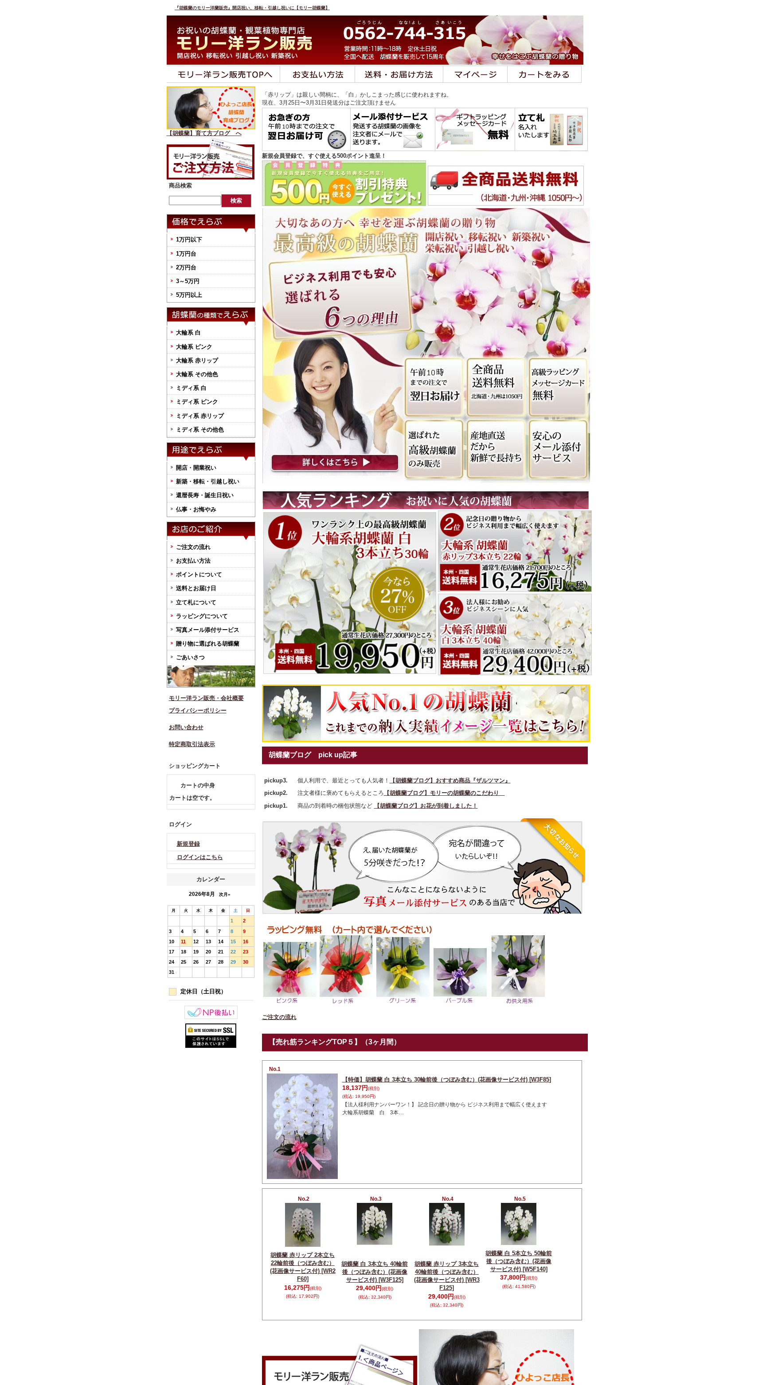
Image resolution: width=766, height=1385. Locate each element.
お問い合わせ (186, 727)
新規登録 (188, 843)
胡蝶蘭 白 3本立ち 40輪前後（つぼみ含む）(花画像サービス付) (374, 1272)
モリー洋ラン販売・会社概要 (206, 698)
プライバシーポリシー (198, 710)
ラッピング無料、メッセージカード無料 (475, 129)
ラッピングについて (202, 616)
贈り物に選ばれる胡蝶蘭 (207, 643)
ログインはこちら (200, 857)
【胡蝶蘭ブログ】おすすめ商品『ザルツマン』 (450, 780)
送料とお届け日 (196, 588)
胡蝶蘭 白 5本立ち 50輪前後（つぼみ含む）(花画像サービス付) (518, 1261)
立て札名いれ (551, 129)
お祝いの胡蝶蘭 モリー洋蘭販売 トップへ (223, 74)
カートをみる (545, 74)
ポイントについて (199, 574)
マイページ (475, 74)
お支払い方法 (317, 74)
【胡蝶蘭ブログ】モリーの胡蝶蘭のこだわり (444, 793)
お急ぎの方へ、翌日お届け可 (306, 129)
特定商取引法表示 (192, 744)
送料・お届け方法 (399, 74)
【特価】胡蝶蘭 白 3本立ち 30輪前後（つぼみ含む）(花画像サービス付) (446, 1079)
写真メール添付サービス (207, 629)
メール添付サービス (393, 129)
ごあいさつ (190, 657)
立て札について (196, 602)
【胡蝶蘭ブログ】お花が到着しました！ (426, 805)
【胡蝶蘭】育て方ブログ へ (204, 133)
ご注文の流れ (193, 547)
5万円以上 (189, 295)
